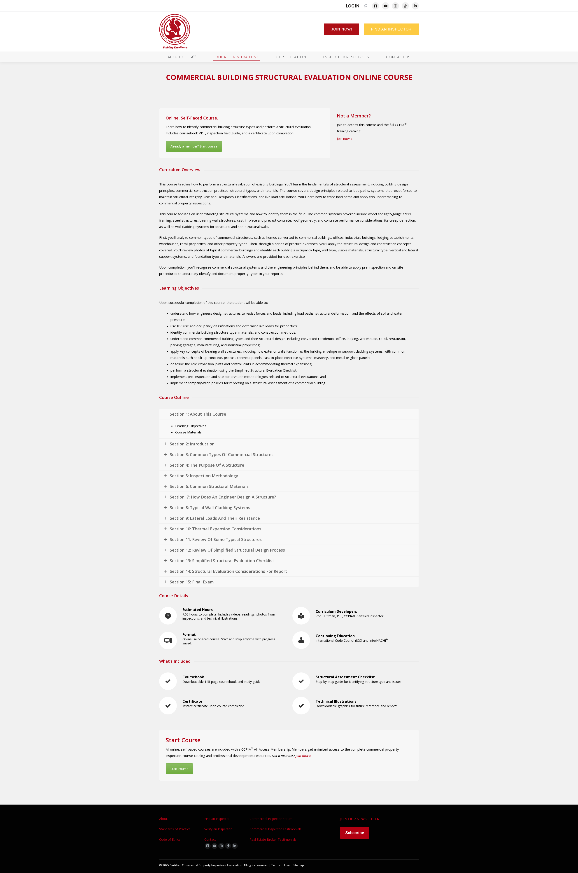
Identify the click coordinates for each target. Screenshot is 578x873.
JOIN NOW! (341, 29)
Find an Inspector (217, 819)
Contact (210, 839)
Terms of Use (280, 865)
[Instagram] (395, 5)
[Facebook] (375, 5)
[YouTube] (385, 5)
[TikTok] (405, 5)
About (163, 819)
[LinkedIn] (415, 5)
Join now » (344, 138)
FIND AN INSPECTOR (391, 29)
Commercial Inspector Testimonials (275, 829)
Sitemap (298, 865)
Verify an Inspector (218, 829)
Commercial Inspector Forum (270, 819)
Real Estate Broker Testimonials (272, 839)
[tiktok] (228, 846)
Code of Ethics (169, 839)
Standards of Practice (175, 829)
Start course (179, 769)
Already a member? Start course (193, 146)
